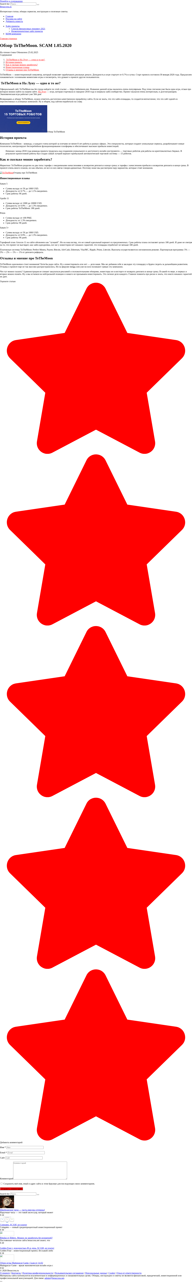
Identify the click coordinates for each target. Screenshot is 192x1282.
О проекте (5, 1273)
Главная (9, 16)
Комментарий (6, 1178)
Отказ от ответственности (129, 1273)
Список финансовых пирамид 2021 (28, 28)
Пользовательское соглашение (69, 1273)
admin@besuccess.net (54, 1278)
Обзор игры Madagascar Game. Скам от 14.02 (21, 1263)
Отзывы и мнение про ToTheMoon (22, 70)
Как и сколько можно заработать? (22, 65)
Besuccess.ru (6, 6)
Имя (3, 1147)
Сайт (2, 1158)
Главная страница (8, 38)
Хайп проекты (13, 26)
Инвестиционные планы (17, 67)
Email (3, 1152)
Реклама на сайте (14, 19)
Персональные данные (96, 1273)
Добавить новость (14, 21)
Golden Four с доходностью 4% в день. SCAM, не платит (27, 1248)
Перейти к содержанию (11, 1)
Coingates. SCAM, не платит (13, 1225)
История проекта (14, 62)
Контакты (16, 1273)
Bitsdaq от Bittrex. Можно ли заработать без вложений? (26, 1238)
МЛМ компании (13, 34)
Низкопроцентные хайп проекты (27, 31)
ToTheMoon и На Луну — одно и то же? (25, 59)
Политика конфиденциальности (37, 1273)
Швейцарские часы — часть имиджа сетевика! (22, 1210)
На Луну (42, 91)
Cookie (112, 1273)
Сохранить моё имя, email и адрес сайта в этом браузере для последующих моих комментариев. (49, 1183)
